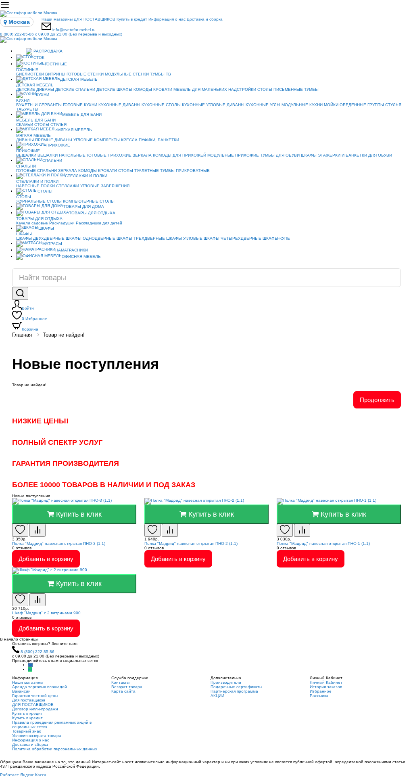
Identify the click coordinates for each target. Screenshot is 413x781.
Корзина (30, 329)
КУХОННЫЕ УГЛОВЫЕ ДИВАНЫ (213, 105)
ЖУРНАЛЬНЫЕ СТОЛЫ (39, 201)
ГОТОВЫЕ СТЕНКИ (85, 74)
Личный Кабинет (326, 682)
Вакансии (21, 691)
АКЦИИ (217, 695)
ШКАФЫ (309, 155)
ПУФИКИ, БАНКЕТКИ (159, 140)
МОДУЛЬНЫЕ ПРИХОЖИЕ (233, 155)
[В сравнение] (37, 530)
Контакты (120, 682)
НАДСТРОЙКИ (242, 89)
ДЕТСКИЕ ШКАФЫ (114, 89)
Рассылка (319, 695)
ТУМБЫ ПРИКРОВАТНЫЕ (185, 170)
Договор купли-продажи (35, 709)
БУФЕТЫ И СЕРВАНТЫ (39, 105)
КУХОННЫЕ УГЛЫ (263, 105)
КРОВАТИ (162, 89)
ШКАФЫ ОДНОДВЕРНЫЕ (90, 238)
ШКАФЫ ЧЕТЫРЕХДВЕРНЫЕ (232, 238)
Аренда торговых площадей (39, 687)
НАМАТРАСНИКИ (71, 250)
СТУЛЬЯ (393, 105)
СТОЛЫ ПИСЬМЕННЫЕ (280, 89)
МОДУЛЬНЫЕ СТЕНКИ (127, 74)
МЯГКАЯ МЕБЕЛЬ (74, 130)
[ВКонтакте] (30, 665)
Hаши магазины (57, 19)
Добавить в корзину (46, 558)
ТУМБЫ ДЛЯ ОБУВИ (280, 155)
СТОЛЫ (41, 124)
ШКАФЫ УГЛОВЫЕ (184, 238)
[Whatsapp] (30, 669)
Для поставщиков (28, 700)
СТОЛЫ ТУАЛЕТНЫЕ (138, 170)
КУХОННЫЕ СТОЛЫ (161, 105)
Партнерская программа (234, 691)
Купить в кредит (132, 19)
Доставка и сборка (205, 19)
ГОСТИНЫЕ (56, 64)
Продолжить (377, 399)
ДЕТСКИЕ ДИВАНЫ (35, 89)
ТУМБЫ (311, 89)
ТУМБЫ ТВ (160, 74)
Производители (226, 682)
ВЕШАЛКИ (26, 155)
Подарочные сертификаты (236, 687)
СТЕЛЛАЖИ (67, 186)
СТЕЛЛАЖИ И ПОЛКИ (86, 176)
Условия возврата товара (36, 735)
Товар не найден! (64, 335)
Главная (22, 335)
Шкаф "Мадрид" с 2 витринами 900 (46, 613)
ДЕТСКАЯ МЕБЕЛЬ (79, 79)
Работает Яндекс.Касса (23, 775)
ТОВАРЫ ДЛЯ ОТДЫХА (92, 213)
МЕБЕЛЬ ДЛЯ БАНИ (82, 114)
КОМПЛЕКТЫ (107, 140)
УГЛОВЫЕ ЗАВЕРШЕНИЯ (104, 186)
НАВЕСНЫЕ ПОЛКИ (35, 186)
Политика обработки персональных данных (54, 749)
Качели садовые (32, 223)
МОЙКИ (331, 105)
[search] (20, 293)
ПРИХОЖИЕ (58, 145)
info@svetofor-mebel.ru (74, 29)
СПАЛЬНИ (52, 160)
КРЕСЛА (129, 140)
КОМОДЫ (142, 89)
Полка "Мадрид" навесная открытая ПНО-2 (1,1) (191, 543)
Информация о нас (167, 19)
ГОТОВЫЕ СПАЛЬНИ (36, 170)
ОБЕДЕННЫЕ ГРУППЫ (362, 105)
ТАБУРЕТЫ (27, 109)
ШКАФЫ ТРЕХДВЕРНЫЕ (141, 238)
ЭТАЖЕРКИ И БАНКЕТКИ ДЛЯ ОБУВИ (355, 155)
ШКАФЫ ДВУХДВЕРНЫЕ (40, 238)
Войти (28, 308)
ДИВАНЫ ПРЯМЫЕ (34, 140)
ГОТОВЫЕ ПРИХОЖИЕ (109, 155)
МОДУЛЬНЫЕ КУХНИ (302, 105)
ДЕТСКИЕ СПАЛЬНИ (75, 89)
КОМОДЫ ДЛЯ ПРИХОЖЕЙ (179, 155)
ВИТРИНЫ (55, 74)
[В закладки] (20, 530)
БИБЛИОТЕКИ (30, 74)
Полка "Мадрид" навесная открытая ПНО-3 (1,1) (58, 543)
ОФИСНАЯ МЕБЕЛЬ (81, 256)
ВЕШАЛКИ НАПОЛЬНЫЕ (62, 155)
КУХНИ (42, 94)
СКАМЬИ (24, 124)
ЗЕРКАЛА (142, 155)
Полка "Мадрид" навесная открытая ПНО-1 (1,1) (323, 543)
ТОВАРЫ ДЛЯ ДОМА (83, 206)
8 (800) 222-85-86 (61, 34)
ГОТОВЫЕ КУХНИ (80, 105)
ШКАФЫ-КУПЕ (276, 238)
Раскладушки (62, 223)
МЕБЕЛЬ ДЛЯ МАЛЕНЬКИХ (200, 89)
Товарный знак (26, 731)
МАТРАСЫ (52, 243)
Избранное (34, 318)
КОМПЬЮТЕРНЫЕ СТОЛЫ (89, 201)
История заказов (326, 687)
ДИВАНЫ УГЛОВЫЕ (73, 140)
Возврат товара (126, 687)
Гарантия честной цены (35, 695)
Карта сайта (123, 691)
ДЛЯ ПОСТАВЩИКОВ (94, 19)
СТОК (38, 57)
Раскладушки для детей (99, 223)
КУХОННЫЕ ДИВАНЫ (119, 105)
